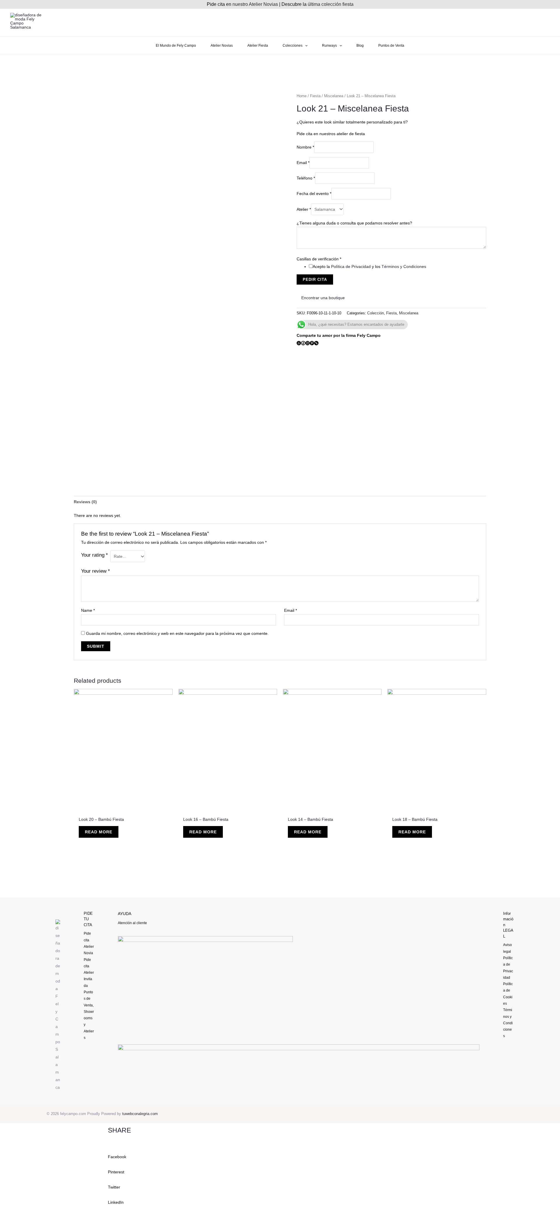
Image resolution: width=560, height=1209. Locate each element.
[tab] (85, 502)
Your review (95, 571)
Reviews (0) (85, 501)
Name (88, 610)
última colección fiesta (331, 4)
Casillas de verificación (319, 259)
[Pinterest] (312, 343)
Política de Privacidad (351, 266)
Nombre (305, 147)
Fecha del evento (314, 193)
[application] (304, 45)
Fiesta (315, 96)
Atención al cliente (132, 923)
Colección (375, 313)
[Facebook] (303, 343)
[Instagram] (307, 343)
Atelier (304, 209)
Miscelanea (333, 96)
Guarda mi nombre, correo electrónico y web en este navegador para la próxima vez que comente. (177, 633)
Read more (98, 832)
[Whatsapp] (299, 343)
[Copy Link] (316, 343)
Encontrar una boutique (322, 297)
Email (303, 162)
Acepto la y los (369, 266)
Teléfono (306, 178)
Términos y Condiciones (404, 266)
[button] (280, 1153)
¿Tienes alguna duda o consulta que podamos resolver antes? (354, 223)
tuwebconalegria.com (140, 1114)
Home (302, 96)
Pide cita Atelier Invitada (89, 973)
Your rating (94, 555)
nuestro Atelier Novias (255, 4)
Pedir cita (315, 279)
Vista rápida (123, 808)
